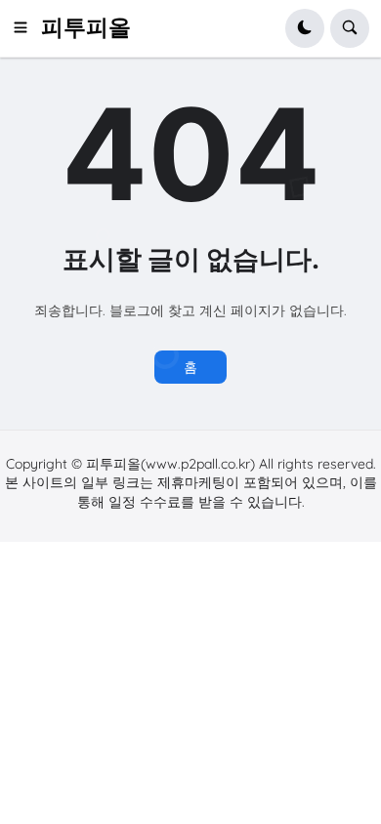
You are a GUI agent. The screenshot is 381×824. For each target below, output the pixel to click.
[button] (26, 28)
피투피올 (86, 27)
